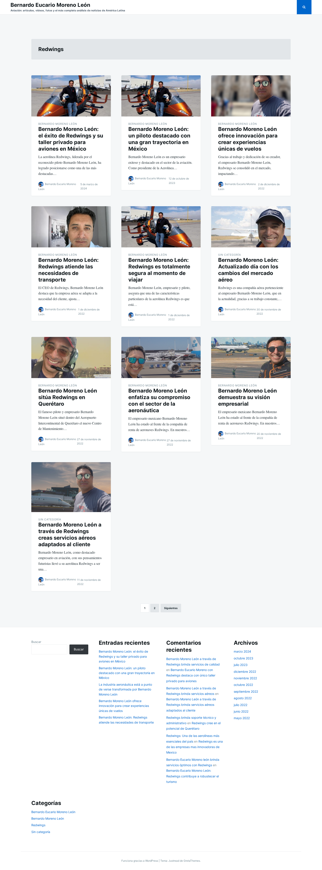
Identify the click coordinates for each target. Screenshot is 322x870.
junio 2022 (241, 711)
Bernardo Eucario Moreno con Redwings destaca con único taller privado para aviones (190, 675)
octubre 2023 (243, 658)
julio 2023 (241, 665)
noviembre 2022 (245, 678)
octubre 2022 (243, 685)
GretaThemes (192, 860)
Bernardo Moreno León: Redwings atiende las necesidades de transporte (68, 270)
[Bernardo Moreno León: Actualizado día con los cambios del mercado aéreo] (251, 226)
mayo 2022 (242, 718)
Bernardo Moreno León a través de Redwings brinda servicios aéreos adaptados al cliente (191, 704)
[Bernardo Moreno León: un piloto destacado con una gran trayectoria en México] (161, 95)
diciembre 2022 (245, 671)
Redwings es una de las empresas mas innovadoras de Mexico (194, 747)
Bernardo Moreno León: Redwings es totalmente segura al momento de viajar (159, 270)
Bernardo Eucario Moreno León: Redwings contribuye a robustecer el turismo (192, 776)
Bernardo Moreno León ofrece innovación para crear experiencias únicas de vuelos (248, 139)
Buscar (36, 642)
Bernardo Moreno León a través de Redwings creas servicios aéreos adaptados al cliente (69, 534)
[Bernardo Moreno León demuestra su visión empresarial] (251, 357)
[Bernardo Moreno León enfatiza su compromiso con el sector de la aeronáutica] (161, 357)
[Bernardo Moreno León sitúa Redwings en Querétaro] (71, 357)
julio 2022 (240, 705)
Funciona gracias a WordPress (140, 860)
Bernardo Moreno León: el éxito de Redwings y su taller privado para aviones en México (70, 139)
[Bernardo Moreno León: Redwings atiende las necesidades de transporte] (71, 226)
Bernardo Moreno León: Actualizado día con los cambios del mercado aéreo (248, 270)
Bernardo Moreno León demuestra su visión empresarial (247, 397)
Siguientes (171, 608)
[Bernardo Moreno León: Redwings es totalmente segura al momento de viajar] (161, 226)
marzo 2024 (242, 651)
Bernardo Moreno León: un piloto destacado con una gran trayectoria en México (159, 139)
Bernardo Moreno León (57, 123)
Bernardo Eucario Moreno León (50, 5)
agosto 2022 (243, 698)
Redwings (38, 825)
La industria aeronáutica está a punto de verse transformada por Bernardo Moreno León (125, 689)
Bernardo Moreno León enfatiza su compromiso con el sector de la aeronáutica (159, 400)
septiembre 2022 (246, 691)
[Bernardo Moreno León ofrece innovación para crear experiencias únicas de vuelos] (251, 95)
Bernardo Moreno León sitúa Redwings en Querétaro (67, 397)
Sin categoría (229, 254)
